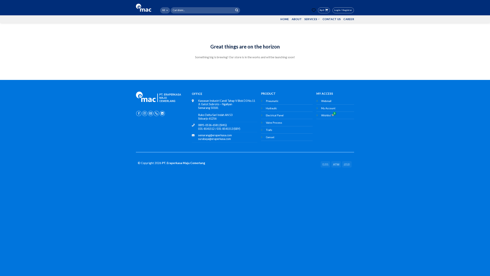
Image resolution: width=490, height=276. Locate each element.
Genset (270, 137)
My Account (328, 108)
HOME (284, 19)
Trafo (269, 129)
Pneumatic (272, 101)
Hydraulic (271, 108)
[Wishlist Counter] (314, 10)
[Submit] (237, 10)
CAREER (348, 19)
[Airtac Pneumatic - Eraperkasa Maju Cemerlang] (143, 8)
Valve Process (274, 122)
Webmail (326, 101)
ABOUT (297, 19)
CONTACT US (332, 19)
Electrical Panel (274, 115)
